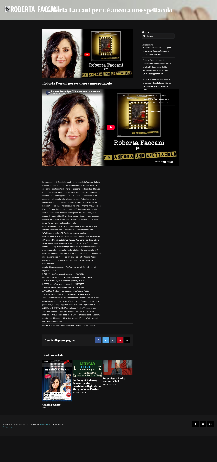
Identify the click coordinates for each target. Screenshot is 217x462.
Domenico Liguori (45, 426)
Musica (78, 325)
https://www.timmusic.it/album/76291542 (69, 281)
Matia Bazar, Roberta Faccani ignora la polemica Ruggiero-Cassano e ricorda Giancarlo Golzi (157, 51)
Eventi (73, 325)
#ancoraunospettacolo (66, 247)
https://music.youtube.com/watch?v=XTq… (74, 294)
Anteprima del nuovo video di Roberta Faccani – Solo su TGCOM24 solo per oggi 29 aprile (87, 384)
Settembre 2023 (113, 391)
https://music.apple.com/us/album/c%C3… (72, 291)
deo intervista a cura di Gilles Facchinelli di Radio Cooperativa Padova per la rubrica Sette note (156, 98)
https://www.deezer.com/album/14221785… (67, 284)
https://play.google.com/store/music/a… (77, 277)
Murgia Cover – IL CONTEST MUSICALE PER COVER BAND (55, 403)
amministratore (49, 325)
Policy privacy (7, 428)
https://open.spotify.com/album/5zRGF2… (67, 274)
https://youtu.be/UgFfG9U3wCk (55, 226)
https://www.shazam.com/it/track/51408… (68, 288)
